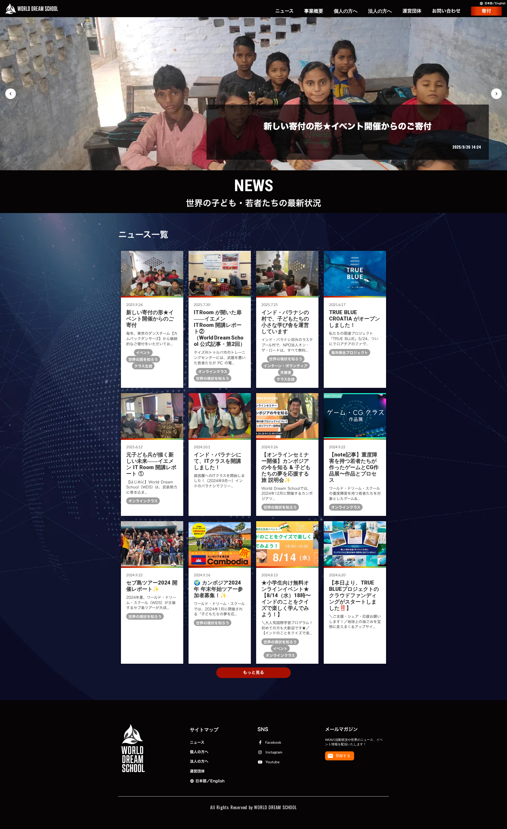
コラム (287, 24)
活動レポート (279, 11)
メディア (284, 30)
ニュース (197, 742)
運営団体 (197, 771)
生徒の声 (313, 24)
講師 (318, 30)
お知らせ (284, 4)
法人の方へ (199, 761)
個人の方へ (199, 752)
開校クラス (313, 14)
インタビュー (279, 17)
